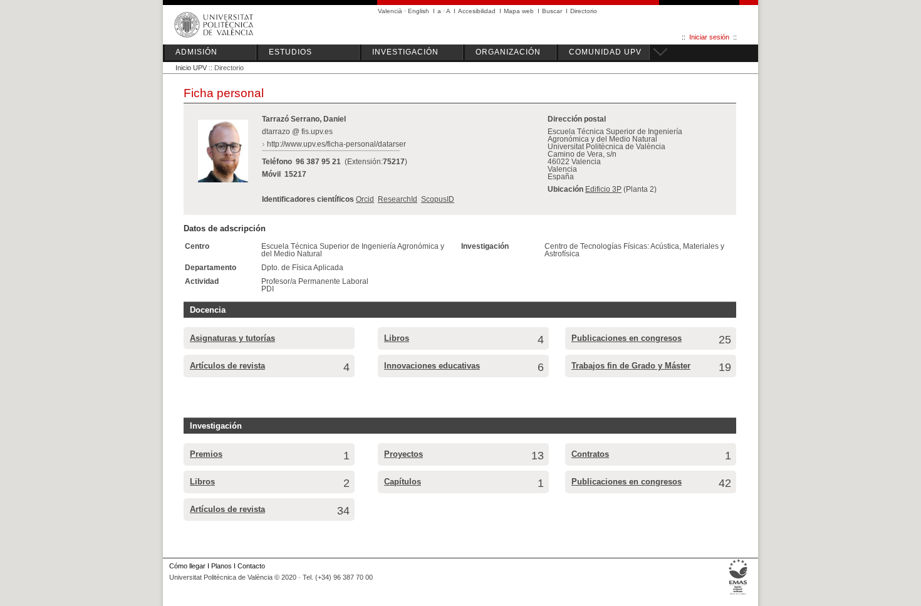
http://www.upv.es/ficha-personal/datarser (336, 144)
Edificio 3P (603, 189)
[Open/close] (658, 50)
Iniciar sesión (709, 37)
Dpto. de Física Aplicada (302, 267)
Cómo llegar (187, 566)
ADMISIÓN (196, 52)
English (418, 11)
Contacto (251, 566)
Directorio (583, 11)
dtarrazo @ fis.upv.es (297, 131)
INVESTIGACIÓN (405, 52)
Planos (221, 566)
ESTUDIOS (290, 52)
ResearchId (397, 199)
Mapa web (519, 11)
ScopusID (437, 199)
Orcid (365, 199)
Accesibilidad (477, 11)
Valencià (390, 11)
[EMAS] (738, 594)
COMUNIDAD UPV (605, 52)
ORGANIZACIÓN (508, 52)
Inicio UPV (191, 67)
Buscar (552, 11)
